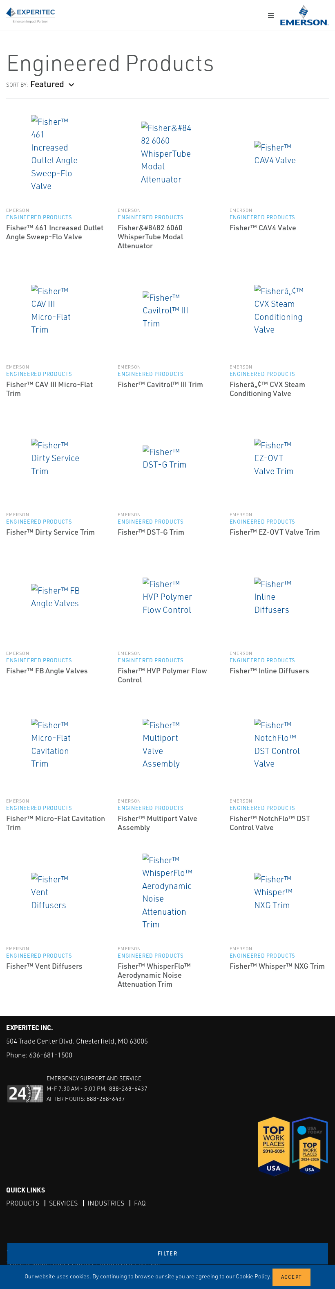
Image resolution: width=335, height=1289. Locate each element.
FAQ (140, 1203)
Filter (167, 1253)
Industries (105, 1203)
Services (63, 1203)
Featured (47, 83)
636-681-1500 (50, 1055)
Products (22, 1203)
